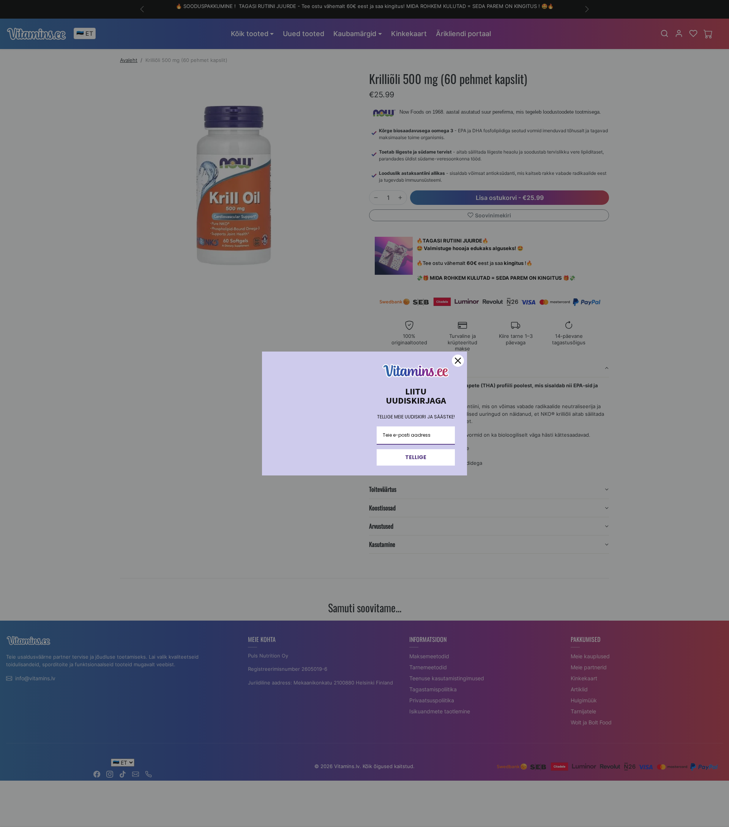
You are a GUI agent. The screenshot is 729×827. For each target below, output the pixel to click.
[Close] (458, 361)
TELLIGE (415, 457)
